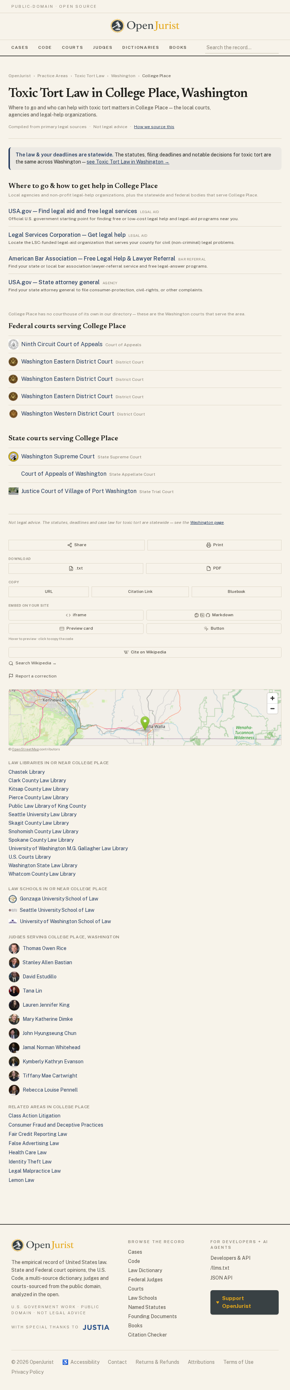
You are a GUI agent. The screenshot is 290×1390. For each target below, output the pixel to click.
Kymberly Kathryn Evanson (53, 1061)
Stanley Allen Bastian (47, 962)
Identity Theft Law (30, 1162)
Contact (117, 1362)
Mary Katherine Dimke (48, 1019)
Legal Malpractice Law (34, 1171)
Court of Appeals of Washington (63, 473)
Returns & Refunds (157, 1362)
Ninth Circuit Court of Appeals (62, 344)
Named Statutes (147, 1307)
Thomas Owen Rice (44, 948)
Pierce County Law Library (38, 797)
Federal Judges (145, 1279)
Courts (72, 47)
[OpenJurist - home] (145, 26)
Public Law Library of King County (47, 806)
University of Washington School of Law (65, 921)
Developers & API (230, 1258)
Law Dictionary (145, 1270)
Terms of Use (238, 1362)
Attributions (201, 1362)
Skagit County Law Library (38, 823)
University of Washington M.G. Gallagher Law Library (68, 848)
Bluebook (236, 591)
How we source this (154, 126)
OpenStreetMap (25, 749)
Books (178, 47)
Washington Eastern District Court (67, 361)
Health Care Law (27, 1152)
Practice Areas (52, 75)
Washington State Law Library (42, 865)
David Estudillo (40, 976)
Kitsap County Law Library (38, 789)
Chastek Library (26, 772)
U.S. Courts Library (29, 857)
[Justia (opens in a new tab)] (96, 1327)
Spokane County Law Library (41, 840)
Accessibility (80, 1362)
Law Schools (142, 1298)
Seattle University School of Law (57, 910)
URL (49, 591)
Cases (19, 47)
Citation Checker (147, 1335)
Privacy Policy (27, 1372)
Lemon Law (21, 1180)
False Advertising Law (33, 1143)
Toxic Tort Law (89, 75)
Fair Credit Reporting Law (37, 1134)
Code (45, 47)
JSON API (221, 1278)
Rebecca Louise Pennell (50, 1090)
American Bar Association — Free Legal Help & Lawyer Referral (91, 258)
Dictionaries (140, 47)
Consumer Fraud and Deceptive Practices (55, 1125)
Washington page (207, 522)
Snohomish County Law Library (43, 831)
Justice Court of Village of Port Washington (79, 491)
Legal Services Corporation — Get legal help (67, 234)
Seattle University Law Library (42, 814)
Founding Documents (152, 1316)
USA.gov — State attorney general (54, 282)
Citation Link (140, 591)
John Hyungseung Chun (49, 1033)
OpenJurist (19, 75)
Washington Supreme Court (58, 456)
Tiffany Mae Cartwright (50, 1076)
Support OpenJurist (233, 1302)
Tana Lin (32, 991)
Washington (123, 75)
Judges (102, 47)
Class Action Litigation (34, 1116)
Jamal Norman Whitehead (51, 1047)
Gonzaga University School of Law (59, 899)
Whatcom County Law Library (41, 874)
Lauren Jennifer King (46, 1005)
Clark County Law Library (37, 780)
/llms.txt (220, 1268)
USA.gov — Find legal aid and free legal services (72, 211)
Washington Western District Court (67, 413)
